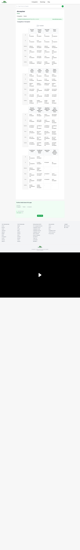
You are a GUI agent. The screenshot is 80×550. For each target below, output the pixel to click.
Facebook (67, 225)
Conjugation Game (52, 230)
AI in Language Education (37, 225)
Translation (41, 25)
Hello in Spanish (36, 233)
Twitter (67, 227)
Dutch (3, 235)
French (24, 206)
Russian (3, 227)
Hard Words (35, 236)
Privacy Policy (51, 233)
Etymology (42, 2)
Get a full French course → (57, 19)
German (3, 239)
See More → (35, 241)
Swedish (19, 236)
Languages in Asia (36, 232)
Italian (18, 230)
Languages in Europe (37, 230)
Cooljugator (18, 206)
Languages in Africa (36, 227)
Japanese (3, 230)
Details (25, 16)
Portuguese (4, 236)
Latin (18, 227)
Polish (18, 239)
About (50, 227)
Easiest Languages (36, 235)
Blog (49, 2)
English (3, 233)
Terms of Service (52, 232)
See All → (3, 241)
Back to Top (40, 215)
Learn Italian (35, 239)
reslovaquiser (19, 212)
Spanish (3, 232)
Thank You (35, 238)
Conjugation (35, 2)
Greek (3, 225)
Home (50, 225)
